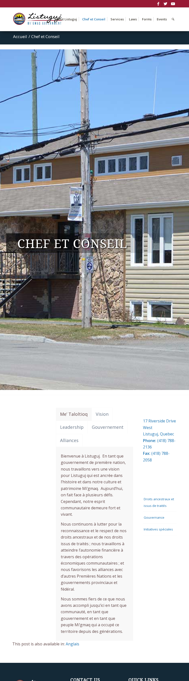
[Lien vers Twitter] (165, 3)
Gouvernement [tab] (108, 427)
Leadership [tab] (72, 427)
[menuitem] (65, 19)
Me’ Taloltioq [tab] (74, 414)
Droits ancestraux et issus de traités (159, 502)
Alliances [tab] (69, 440)
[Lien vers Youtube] (173, 3)
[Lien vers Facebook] (158, 3)
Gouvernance (154, 517)
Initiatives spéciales (158, 529)
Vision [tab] (102, 414)
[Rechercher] (173, 19)
